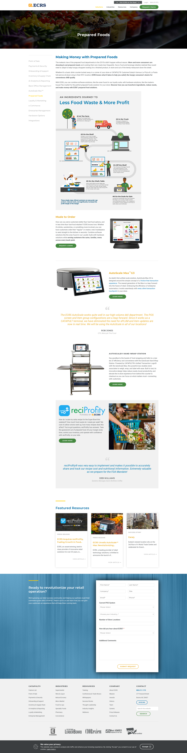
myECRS (142, 702)
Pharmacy (59, 712)
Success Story (134, 532)
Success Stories (87, 701)
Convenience (60, 716)
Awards (112, 697)
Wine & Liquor (60, 694)
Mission (112, 694)
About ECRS (113, 690)
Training (85, 690)
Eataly (131, 537)
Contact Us (113, 716)
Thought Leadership (89, 705)
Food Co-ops (60, 705)
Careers (112, 708)
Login (146, 2)
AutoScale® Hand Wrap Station (127, 354)
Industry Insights (88, 708)
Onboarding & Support (39, 71)
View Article (78, 559)
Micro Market (60, 701)
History (111, 701)
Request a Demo (66, 245)
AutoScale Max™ (36, 91)
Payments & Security (38, 66)
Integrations (34, 121)
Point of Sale (34, 61)
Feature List (33, 690)
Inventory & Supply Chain (40, 76)
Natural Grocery (61, 697)
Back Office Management (40, 86)
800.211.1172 (154, 2)
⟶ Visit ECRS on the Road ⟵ (128, 2)
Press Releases (114, 712)
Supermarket (60, 690)
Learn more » (51, 749)
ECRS (37, 5)
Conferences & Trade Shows (91, 694)
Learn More (117, 296)
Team (111, 705)
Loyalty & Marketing (37, 101)
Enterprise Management (39, 111)
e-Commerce (34, 106)
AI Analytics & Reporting (39, 81)
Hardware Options (37, 116)
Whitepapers (86, 697)
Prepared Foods (36, 96)
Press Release (63, 534)
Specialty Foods (61, 708)
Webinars (85, 712)
